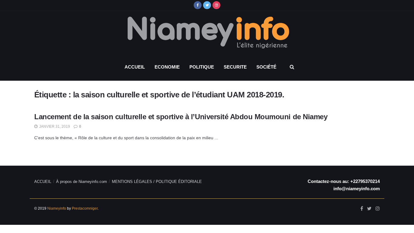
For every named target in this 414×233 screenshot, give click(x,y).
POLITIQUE (201, 66)
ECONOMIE (167, 66)
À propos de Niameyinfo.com (81, 181)
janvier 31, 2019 (54, 126)
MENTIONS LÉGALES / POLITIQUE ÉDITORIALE (157, 181)
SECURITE (235, 66)
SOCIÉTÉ (266, 66)
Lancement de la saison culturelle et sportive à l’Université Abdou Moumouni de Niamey (181, 117)
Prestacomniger (85, 208)
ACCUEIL (135, 66)
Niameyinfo (56, 208)
